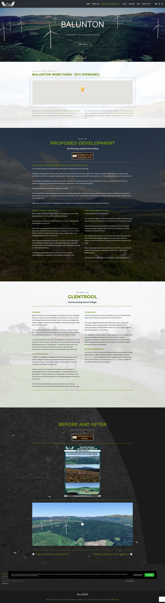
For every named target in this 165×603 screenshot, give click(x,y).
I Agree (149, 575)
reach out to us (89, 357)
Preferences (137, 575)
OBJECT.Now (115, 599)
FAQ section (114, 359)
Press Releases (130, 581)
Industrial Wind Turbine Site (72, 111)
